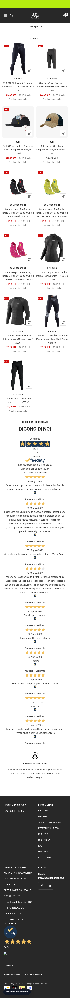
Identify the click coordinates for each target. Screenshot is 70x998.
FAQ (40, 845)
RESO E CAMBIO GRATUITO (18, 902)
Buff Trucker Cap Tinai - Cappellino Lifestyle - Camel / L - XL (52, 150)
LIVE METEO (44, 857)
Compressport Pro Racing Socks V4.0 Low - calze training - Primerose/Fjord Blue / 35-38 (52, 213)
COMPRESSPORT (18, 205)
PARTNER (43, 851)
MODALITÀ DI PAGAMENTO (18, 872)
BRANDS (42, 816)
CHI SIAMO (43, 810)
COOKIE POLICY (12, 896)
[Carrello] (64, 15)
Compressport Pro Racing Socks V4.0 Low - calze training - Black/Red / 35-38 (18, 213)
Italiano (9, 965)
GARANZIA (9, 884)
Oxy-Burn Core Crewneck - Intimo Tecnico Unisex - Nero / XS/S (18, 339)
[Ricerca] (11, 15)
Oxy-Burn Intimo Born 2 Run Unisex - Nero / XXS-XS (18, 400)
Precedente (29, 472)
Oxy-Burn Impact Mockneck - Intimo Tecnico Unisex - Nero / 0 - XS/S (52, 276)
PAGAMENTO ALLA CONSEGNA (14, 921)
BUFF (18, 142)
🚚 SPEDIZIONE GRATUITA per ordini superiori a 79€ (35, 4)
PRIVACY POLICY (12, 913)
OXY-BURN (52, 79)
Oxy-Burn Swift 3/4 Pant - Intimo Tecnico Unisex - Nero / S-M (52, 87)
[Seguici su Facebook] (42, 885)
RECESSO (43, 834)
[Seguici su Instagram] (49, 885)
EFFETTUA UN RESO (48, 828)
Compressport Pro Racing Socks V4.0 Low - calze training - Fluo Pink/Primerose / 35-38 (18, 276)
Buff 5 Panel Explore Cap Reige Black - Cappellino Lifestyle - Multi (18, 150)
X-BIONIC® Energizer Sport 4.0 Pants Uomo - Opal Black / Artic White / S (52, 339)
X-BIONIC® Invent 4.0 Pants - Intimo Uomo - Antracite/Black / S (18, 87)
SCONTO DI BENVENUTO (50, 822)
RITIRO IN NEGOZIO (14, 908)
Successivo (41, 472)
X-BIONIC (18, 79)
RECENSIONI (44, 840)
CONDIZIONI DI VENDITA (16, 878)
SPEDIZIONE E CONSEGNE (17, 890)
